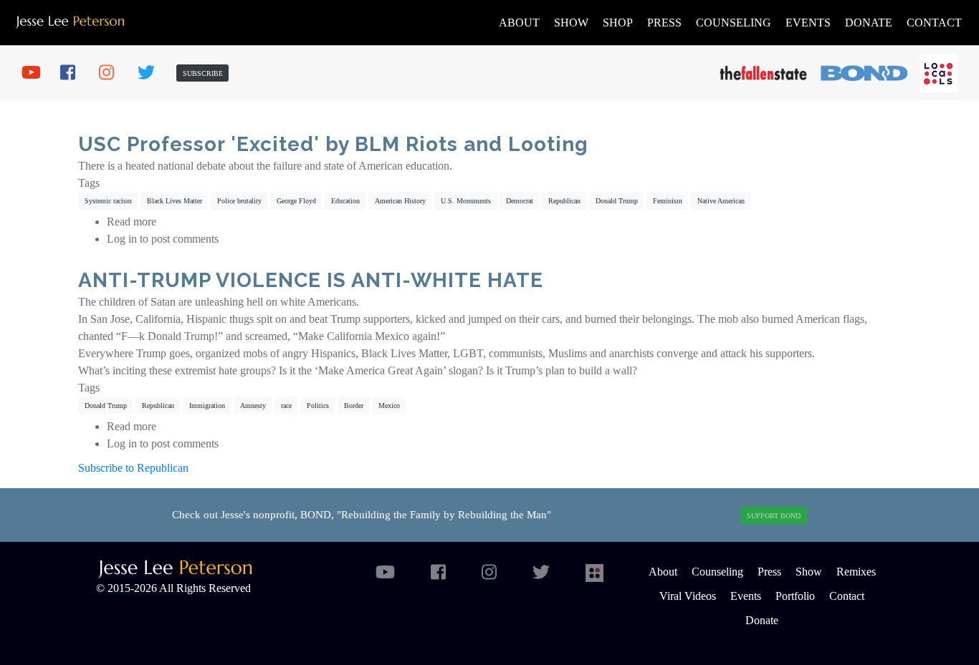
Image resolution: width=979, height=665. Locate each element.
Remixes (856, 572)
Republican (564, 201)
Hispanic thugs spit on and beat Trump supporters (298, 319)
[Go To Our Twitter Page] (152, 73)
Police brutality (239, 201)
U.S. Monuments (466, 201)
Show (571, 22)
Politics (318, 405)
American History (400, 201)
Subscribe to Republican (133, 468)
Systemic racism (108, 201)
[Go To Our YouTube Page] (36, 73)
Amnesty (253, 405)
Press (664, 22)
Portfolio (795, 596)
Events (808, 22)
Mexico (389, 405)
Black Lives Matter (174, 201)
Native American (721, 201)
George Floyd (296, 201)
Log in (122, 239)
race (286, 405)
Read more (131, 221)
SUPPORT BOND (774, 516)
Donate (868, 22)
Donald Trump (617, 201)
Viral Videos (687, 596)
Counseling (733, 22)
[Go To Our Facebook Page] (74, 73)
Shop (618, 22)
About (519, 22)
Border (353, 405)
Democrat (519, 201)
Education (345, 201)
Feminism (667, 201)
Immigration (207, 405)
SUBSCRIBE (203, 73)
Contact (934, 22)
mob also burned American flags (791, 319)
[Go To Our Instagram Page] (113, 73)
